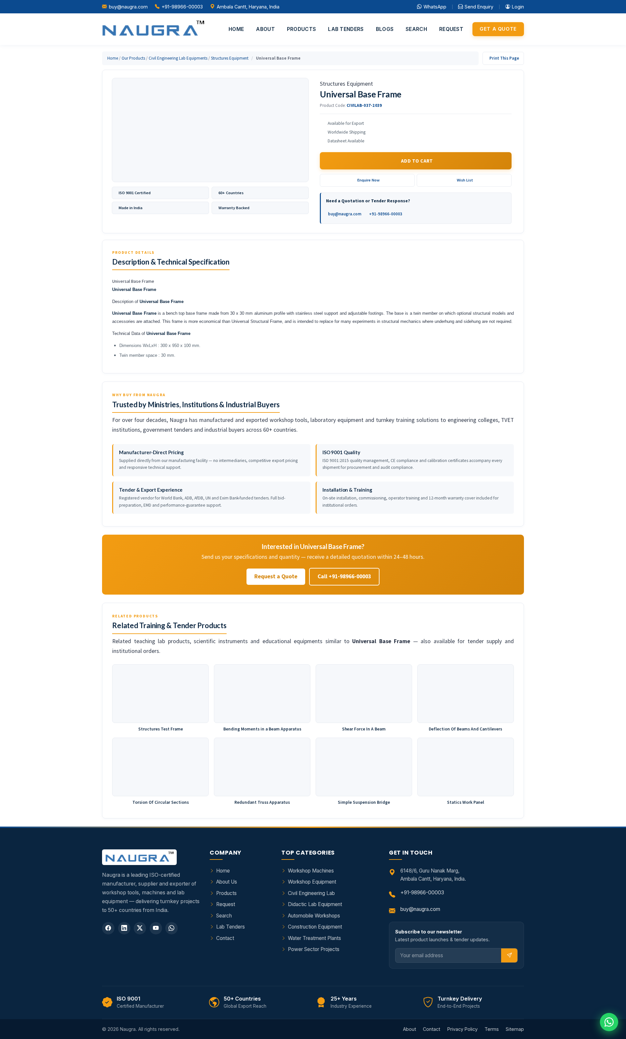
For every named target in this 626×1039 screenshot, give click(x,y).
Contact (225, 938)
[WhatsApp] (171, 928)
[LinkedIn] (124, 928)
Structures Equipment (229, 58)
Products (301, 29)
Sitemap (515, 1029)
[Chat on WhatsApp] (609, 1022)
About (265, 29)
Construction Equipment (315, 927)
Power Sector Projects (313, 949)
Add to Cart (417, 161)
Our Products (133, 58)
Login (518, 6)
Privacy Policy (462, 1029)
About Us (226, 882)
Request (451, 29)
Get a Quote (498, 29)
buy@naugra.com (128, 6)
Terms (491, 1029)
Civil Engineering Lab (311, 893)
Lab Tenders (346, 29)
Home (236, 29)
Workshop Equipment (312, 882)
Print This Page (504, 58)
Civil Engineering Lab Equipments (178, 58)
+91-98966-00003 (182, 6)
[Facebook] (108, 928)
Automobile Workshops (314, 916)
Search (416, 29)
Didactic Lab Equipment (315, 904)
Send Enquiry (479, 6)
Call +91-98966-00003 (344, 576)
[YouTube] (156, 928)
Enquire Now (368, 180)
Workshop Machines (311, 871)
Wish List (465, 180)
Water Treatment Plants (314, 938)
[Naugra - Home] (153, 29)
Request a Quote (275, 576)
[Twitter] (140, 928)
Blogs (385, 29)
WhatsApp (435, 6)
